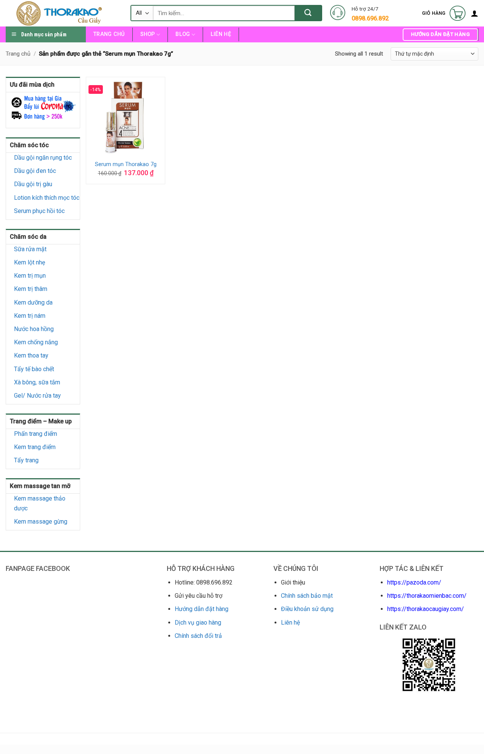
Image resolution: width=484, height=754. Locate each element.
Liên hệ (221, 34)
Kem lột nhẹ (29, 262)
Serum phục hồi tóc (39, 211)
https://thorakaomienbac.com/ (427, 595)
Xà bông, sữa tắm (37, 382)
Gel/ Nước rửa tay (37, 395)
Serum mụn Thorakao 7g (126, 164)
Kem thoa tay (31, 355)
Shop (147, 34)
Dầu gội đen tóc (35, 170)
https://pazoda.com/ (414, 582)
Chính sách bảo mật (307, 595)
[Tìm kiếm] (308, 13)
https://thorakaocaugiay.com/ (425, 609)
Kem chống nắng (36, 342)
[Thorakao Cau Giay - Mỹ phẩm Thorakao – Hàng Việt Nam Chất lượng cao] (62, 13)
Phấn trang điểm (35, 433)
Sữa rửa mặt (30, 249)
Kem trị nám (29, 315)
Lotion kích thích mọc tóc (46, 197)
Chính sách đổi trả (198, 635)
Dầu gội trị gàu (33, 184)
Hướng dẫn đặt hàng (201, 609)
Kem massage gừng (40, 521)
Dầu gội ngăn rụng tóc (43, 157)
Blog (182, 34)
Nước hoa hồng (34, 329)
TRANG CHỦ (109, 34)
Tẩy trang (26, 460)
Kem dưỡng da (33, 302)
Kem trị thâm (30, 288)
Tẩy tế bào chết (34, 369)
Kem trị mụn (30, 275)
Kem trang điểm (35, 447)
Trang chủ (18, 53)
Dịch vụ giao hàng (198, 622)
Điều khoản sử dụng (307, 609)
